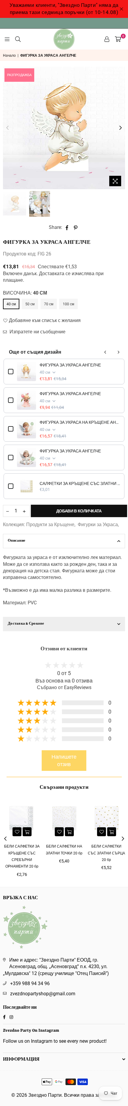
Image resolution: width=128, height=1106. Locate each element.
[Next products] (118, 352)
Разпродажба (19, 75)
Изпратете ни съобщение (36, 332)
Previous (7, 128)
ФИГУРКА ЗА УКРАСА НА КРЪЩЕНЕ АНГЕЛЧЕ (80, 422)
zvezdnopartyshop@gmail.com (42, 993)
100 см (68, 304)
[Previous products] (105, 352)
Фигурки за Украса (98, 524)
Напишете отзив (64, 760)
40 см (11, 304)
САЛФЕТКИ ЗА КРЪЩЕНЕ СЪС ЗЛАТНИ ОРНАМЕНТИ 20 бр (80, 483)
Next (120, 128)
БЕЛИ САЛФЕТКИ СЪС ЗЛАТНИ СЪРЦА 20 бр (106, 853)
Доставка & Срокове (26, 624)
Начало (9, 55)
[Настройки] (107, 39)
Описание (16, 541)
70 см (48, 304)
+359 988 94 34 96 (30, 983)
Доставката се (55, 273)
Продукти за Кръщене (50, 524)
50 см (30, 304)
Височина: (25, 293)
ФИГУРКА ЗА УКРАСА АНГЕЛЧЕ (70, 365)
